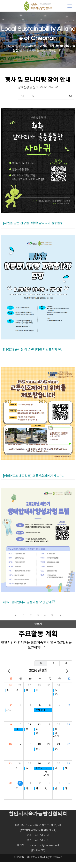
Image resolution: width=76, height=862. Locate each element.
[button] (38, 850)
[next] (67, 671)
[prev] (9, 671)
